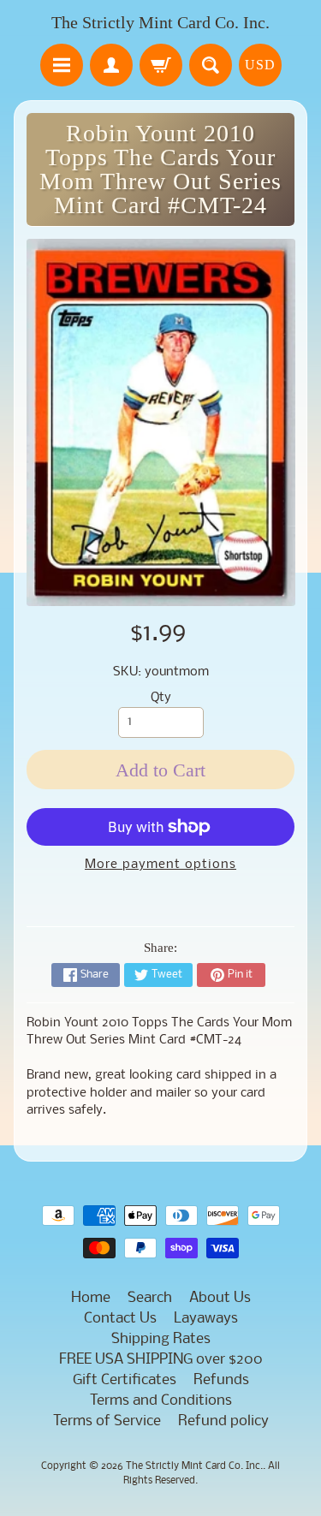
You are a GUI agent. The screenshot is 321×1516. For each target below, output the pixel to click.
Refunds (221, 1380)
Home (90, 1298)
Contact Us (120, 1319)
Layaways (206, 1319)
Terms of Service (107, 1421)
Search (150, 1298)
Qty (161, 698)
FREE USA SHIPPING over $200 (161, 1360)
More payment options (160, 865)
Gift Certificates (124, 1380)
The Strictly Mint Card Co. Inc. (160, 22)
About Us (220, 1298)
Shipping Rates (161, 1339)
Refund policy (223, 1421)
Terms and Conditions (161, 1401)
